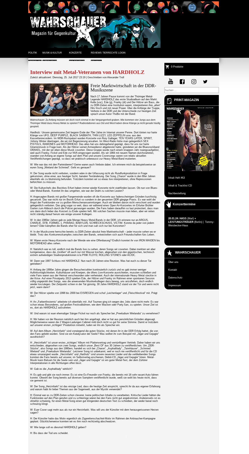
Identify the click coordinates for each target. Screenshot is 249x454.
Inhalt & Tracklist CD (180, 185)
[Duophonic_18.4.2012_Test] (73, 12)
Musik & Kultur (52, 52)
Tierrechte (110, 52)
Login (121, 52)
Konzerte (75, 52)
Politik (32, 52)
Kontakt (172, 269)
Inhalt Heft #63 (176, 177)
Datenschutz (175, 277)
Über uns (173, 262)
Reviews (96, 52)
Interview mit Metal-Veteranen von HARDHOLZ (87, 72)
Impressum (174, 285)
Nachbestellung (177, 193)
